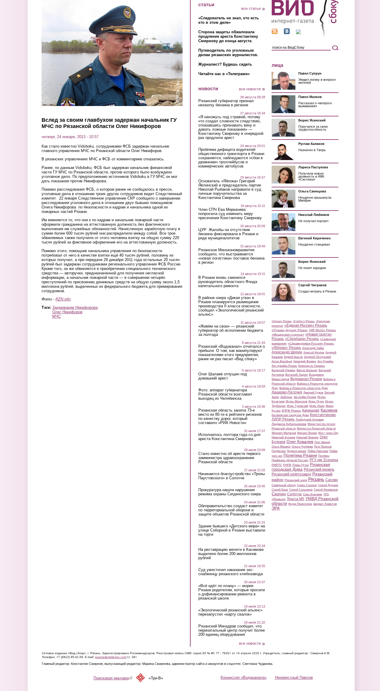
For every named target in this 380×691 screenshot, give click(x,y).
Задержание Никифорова (75, 307)
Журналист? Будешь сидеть (225, 64)
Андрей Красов (293, 356)
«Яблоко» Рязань (286, 348)
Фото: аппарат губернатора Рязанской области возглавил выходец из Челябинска (225, 394)
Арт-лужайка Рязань (284, 365)
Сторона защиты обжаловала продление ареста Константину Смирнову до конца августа (228, 36)
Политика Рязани (300, 455)
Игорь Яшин (316, 405)
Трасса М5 (295, 499)
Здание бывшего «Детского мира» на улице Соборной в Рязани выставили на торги (231, 530)
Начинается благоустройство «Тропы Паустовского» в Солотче (231, 476)
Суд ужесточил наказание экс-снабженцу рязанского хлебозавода (230, 572)
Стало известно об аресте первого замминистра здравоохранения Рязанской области (229, 458)
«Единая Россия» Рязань (305, 325)
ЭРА (276, 508)
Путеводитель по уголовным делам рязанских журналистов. (228, 52)
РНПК (287, 465)
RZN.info (63, 299)
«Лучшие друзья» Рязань (290, 330)
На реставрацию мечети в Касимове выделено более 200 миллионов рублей (231, 554)
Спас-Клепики (312, 494)
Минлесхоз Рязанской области (316, 428)
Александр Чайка (313, 348)
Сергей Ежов (280, 489)
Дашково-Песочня (287, 392)
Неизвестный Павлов (294, 677)
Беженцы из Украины (311, 365)
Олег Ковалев (299, 441)
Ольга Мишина (281, 446)
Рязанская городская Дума (301, 467)
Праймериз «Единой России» (290, 460)
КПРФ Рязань (291, 410)
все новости (250, 89)
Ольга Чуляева (302, 446)
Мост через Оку (328, 432)
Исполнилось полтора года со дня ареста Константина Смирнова (229, 437)
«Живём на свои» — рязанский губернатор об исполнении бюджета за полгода (230, 330)
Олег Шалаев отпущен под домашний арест (222, 376)
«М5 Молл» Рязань (322, 330)
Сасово (331, 480)
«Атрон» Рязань (282, 321)
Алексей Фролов (313, 352)
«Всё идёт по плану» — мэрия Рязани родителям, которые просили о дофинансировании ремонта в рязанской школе (231, 592)
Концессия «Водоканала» (244, 677)
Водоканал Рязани (306, 379)
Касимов (329, 410)
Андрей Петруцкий (317, 356)
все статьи (251, 8)
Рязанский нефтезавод (291, 474)
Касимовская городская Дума (290, 415)
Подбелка (279, 451)
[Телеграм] (298, 33)
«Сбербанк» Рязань (302, 339)
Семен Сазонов (307, 485)
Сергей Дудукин (328, 485)
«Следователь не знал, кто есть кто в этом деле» (228, 20)
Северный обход (284, 485)
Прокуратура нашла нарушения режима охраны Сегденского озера (229, 492)
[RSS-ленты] (275, 33)
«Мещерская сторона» (288, 334)
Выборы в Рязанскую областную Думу (303, 388)
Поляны (323, 455)
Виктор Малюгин (307, 370)
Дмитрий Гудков (313, 392)
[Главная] (305, 35)
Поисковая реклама (113, 678)
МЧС (56, 316)
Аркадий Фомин (304, 361)
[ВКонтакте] (287, 33)
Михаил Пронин (307, 432)
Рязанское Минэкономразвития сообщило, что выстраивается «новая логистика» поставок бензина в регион (231, 256)
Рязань (316, 479)
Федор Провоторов (300, 503)
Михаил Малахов (284, 432)
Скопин (279, 493)
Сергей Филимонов (326, 489)
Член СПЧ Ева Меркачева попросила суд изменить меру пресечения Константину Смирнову (230, 214)
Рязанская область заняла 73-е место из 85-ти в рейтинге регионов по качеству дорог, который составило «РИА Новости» (230, 416)
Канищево (310, 410)
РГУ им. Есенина (324, 460)
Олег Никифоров (67, 312)
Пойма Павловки (318, 451)
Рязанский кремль (319, 469)
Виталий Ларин (296, 374)
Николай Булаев (283, 437)
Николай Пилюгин (307, 437)
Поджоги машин (296, 451)
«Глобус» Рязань (304, 321)
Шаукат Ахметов (325, 503)
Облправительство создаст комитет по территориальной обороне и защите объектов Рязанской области (231, 510)
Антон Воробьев (282, 361)
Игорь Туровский (297, 405)
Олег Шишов (322, 442)
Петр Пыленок (323, 446)
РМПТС (277, 465)
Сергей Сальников (301, 489)
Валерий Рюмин (283, 370)
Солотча (294, 494)
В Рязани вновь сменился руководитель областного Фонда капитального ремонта (227, 282)
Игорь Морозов (296, 401)
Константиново (323, 415)
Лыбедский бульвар (310, 419)
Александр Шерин (287, 352)
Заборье (286, 397)
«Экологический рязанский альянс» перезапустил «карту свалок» (230, 612)
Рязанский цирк (296, 480)
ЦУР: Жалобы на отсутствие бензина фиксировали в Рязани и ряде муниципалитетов (228, 234)
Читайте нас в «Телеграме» (224, 74)
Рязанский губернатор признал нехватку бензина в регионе (226, 103)
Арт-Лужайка (325, 361)
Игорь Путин (316, 401)
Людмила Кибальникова (289, 424)
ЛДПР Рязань (283, 419)
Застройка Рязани (305, 397)
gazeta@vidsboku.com (112, 657)
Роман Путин (300, 465)
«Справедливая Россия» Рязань (311, 343)
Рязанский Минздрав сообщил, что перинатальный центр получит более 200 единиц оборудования (231, 630)
